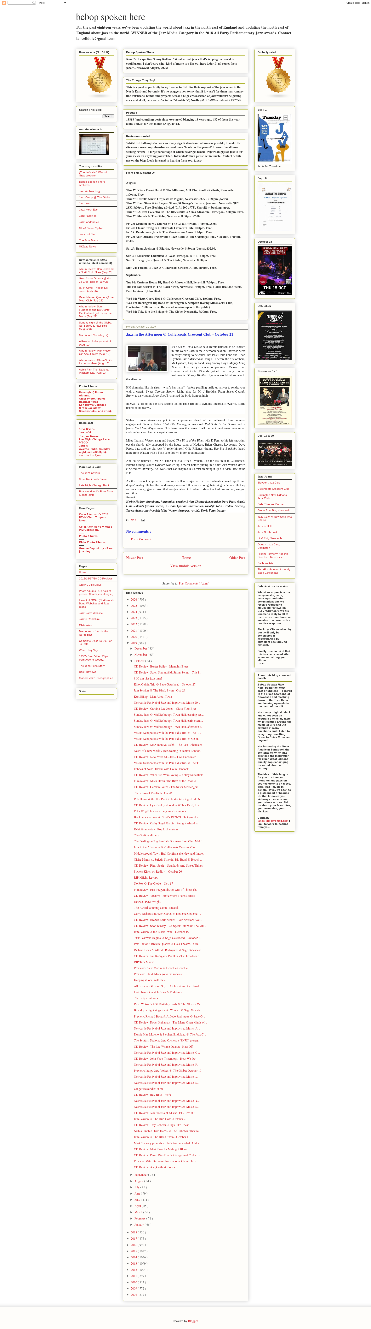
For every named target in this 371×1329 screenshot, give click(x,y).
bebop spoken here (110, 16)
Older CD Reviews (90, 584)
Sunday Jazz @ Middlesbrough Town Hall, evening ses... (169, 714)
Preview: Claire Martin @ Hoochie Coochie (161, 968)
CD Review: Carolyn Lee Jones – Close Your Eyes (165, 708)
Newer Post (134, 557)
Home (186, 557)
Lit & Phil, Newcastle (270, 538)
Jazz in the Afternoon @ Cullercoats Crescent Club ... (166, 847)
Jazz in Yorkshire (89, 618)
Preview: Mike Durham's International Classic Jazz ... (166, 1161)
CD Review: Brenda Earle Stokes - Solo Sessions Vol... (168, 920)
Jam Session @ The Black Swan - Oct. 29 (159, 690)
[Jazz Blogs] (278, 97)
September (141, 1174)
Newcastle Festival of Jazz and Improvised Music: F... (166, 1064)
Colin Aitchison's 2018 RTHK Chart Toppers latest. (93, 517)
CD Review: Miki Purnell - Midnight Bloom (161, 1149)
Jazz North (85, 203)
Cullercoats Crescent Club (273, 488)
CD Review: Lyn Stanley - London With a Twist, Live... (168, 805)
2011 (134, 1276)
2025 (134, 605)
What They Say (88, 650)
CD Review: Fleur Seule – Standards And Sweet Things (168, 865)
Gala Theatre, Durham (271, 504)
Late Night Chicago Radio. (94, 439)
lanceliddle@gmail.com (273, 820)
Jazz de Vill (85, 432)
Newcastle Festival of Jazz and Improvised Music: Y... (167, 1101)
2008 (134, 1294)
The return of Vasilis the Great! (153, 793)
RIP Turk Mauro (144, 962)
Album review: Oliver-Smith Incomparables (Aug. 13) (95, 362)
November (141, 654)
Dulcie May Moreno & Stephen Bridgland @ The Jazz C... (170, 1034)
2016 (134, 1245)
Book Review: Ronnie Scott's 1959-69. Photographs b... (168, 817)
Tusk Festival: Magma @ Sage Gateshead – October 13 (168, 938)
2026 (134, 599)
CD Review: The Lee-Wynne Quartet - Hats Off (163, 1046)
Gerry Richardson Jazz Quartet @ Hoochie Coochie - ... (168, 913)
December (141, 648)
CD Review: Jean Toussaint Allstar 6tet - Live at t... (165, 1113)
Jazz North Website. (91, 612)
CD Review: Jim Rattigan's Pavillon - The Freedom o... (168, 956)
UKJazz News (87, 246)
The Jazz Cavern (89, 472)
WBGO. (83, 442)
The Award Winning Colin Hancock (156, 907)
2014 (134, 1257)
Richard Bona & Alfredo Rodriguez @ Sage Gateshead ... (169, 950)
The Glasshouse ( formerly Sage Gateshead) (274, 571)
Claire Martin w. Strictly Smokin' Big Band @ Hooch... (168, 859)
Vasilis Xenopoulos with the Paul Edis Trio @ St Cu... (167, 739)
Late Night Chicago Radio (94, 485)
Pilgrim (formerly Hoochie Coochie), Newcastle (273, 555)
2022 (134, 624)
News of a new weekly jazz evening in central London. (167, 751)
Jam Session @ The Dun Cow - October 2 (160, 1119)
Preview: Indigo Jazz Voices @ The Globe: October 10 (167, 1070)
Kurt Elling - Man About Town (153, 696)
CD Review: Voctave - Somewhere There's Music (164, 895)
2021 (134, 630)
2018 (134, 1232)
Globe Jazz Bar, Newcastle (274, 510)
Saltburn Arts (265, 563)
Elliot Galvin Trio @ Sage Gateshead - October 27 (165, 684)
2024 (134, 612)
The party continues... (147, 998)
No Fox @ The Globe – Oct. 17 (153, 883)
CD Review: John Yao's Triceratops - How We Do (165, 1058)
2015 (134, 1251)
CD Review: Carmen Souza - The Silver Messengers (166, 787)
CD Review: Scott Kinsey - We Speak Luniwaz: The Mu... (170, 926)
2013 (134, 1263)
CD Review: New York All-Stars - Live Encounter (165, 757)
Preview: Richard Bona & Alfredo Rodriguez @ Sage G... (169, 1016)
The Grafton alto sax (146, 835)
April (138, 1206)
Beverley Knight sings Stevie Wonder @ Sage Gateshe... (168, 1010)
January (139, 1224)
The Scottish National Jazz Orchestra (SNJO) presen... (167, 1040)
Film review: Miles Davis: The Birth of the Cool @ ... (166, 781)
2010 (134, 1282)
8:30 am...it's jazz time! (148, 678)
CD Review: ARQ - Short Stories (154, 1167)
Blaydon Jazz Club (269, 482)
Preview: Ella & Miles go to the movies (158, 974)
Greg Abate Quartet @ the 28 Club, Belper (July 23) (95, 280)
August (139, 1181)
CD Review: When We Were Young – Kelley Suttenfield (168, 775)
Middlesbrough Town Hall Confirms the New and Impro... (169, 853)
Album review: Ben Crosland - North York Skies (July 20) (96, 270)
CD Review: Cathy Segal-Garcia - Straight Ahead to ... (167, 823)
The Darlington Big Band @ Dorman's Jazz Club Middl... (169, 841)
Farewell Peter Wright (147, 901)
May (137, 1199)
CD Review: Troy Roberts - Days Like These (161, 1125)
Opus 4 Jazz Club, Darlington (269, 546)
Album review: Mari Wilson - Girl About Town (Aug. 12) (96, 352)
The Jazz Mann (88, 240)
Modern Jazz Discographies (96, 677)
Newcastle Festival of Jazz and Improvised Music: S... (166, 1083)
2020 (134, 637)
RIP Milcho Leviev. (146, 877)
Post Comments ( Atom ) (194, 583)
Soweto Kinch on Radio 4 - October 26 (158, 871)
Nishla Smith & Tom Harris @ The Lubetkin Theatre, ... (168, 1131)
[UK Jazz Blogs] (100, 97)
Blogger (193, 1321)
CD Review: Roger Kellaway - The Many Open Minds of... (170, 1022)
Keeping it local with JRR (150, 980)
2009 (134, 1288)
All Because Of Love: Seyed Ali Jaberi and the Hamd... (167, 986)
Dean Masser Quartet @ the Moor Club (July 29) (96, 299)
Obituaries (85, 625)
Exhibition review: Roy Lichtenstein (156, 829)
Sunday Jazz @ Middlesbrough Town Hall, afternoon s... (168, 727)
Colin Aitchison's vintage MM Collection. (95, 528)
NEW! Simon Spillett (91, 228)
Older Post (237, 557)
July (137, 1187)
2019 (134, 643)
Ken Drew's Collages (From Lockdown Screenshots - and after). (95, 407)
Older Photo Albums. (92, 398)
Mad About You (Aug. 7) (93, 335)
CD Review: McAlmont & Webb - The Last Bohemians (168, 745)
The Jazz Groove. (89, 436)
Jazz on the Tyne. (90, 455)
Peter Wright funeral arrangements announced (162, 811)
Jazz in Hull (264, 526)
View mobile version (185, 565)
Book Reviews (87, 671)
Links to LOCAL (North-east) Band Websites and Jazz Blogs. (96, 603)
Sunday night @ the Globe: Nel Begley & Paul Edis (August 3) (95, 326)
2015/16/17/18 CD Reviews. (96, 578)
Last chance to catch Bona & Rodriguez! (158, 992)
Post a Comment (141, 539)
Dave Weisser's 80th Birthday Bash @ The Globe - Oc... (168, 1004)
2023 (134, 618)
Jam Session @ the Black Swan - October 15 (161, 932)
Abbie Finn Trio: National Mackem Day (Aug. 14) (94, 371)
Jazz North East (88, 209)
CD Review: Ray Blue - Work (152, 1095)
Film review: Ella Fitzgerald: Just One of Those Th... (166, 889)
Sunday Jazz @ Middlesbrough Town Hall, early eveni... (168, 720)
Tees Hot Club (87, 234)
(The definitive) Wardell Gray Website (93, 174)
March (138, 1212)
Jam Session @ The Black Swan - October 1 (161, 1137)
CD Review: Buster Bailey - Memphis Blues (161, 666)
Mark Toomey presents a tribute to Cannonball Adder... (167, 1143)
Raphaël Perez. (89, 401)
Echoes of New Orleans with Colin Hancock (161, 769)
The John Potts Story (92, 665)
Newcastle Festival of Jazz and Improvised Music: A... (167, 1028)
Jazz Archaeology (89, 191)
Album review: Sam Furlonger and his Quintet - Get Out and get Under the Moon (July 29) (95, 311)
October (139, 661)
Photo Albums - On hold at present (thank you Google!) (96, 592)
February (140, 1218)
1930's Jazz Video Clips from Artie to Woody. (93, 658)
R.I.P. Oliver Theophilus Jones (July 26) (93, 289)
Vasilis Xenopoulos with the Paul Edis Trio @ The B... (167, 733)
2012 (134, 1269)
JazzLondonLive (89, 221)
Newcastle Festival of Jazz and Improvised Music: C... (167, 1052)
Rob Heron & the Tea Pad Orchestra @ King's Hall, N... (168, 799)
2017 (134, 1238)
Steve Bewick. (87, 429)
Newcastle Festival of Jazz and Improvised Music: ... (166, 1076)
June (137, 1193)
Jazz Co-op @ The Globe (94, 197)
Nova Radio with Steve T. (94, 479)
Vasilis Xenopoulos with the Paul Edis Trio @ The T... (167, 763)
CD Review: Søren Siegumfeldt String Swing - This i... (167, 672)
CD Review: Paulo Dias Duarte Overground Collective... (168, 1155)
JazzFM (83, 445)
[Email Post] (142, 520)
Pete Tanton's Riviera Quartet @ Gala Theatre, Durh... (167, 944)
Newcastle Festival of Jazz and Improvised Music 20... (167, 702)
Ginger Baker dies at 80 (148, 1089)
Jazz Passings (87, 215)
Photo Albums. (88, 535)
